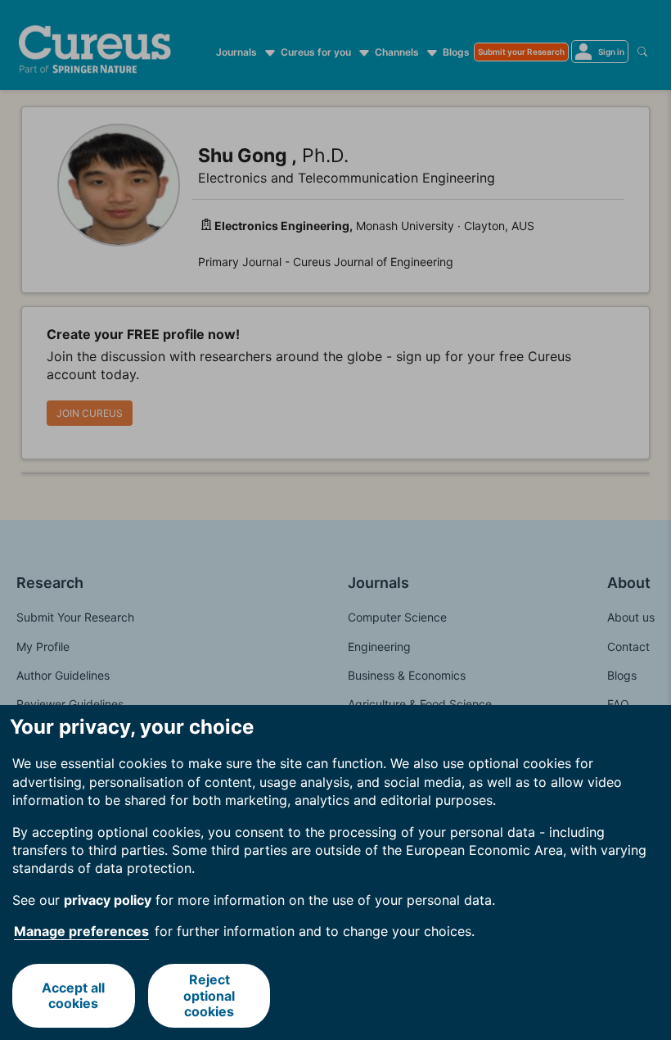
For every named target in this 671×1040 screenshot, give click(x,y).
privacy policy (107, 900)
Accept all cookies (73, 995)
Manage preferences (81, 931)
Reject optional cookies (209, 995)
